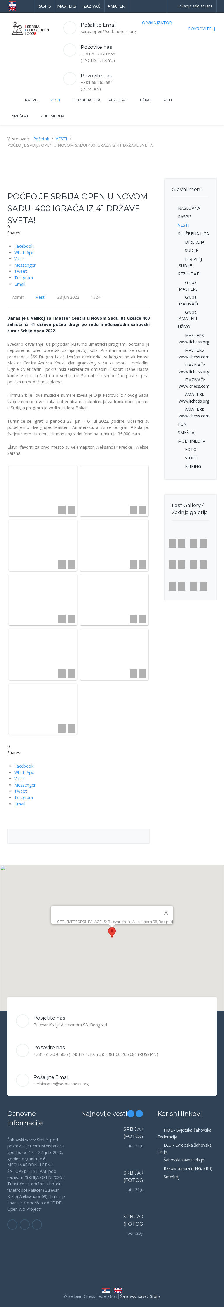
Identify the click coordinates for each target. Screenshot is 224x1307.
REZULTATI (189, 274)
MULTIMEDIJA (191, 441)
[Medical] (28, 27)
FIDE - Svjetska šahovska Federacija (184, 1133)
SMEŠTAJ (186, 432)
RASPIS (185, 216)
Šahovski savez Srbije (184, 1160)
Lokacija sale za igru (195, 5)
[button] (112, 932)
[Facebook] (12, 1224)
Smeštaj (171, 1177)
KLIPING (193, 466)
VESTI (183, 225)
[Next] (130, 836)
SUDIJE (191, 250)
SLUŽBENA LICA (193, 233)
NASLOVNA (189, 208)
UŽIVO (184, 326)
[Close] (166, 913)
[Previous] (26, 836)
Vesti (41, 297)
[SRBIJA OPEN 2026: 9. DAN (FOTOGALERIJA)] (99, 1193)
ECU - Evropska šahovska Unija (185, 1148)
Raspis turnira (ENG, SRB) (188, 1168)
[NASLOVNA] (10, 100)
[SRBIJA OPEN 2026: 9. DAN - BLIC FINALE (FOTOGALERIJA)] (99, 1149)
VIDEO (191, 458)
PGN (182, 424)
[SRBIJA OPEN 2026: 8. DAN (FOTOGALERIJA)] (99, 1236)
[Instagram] (25, 1224)
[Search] (209, 100)
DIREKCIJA (194, 242)
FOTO (191, 449)
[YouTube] (37, 1224)
